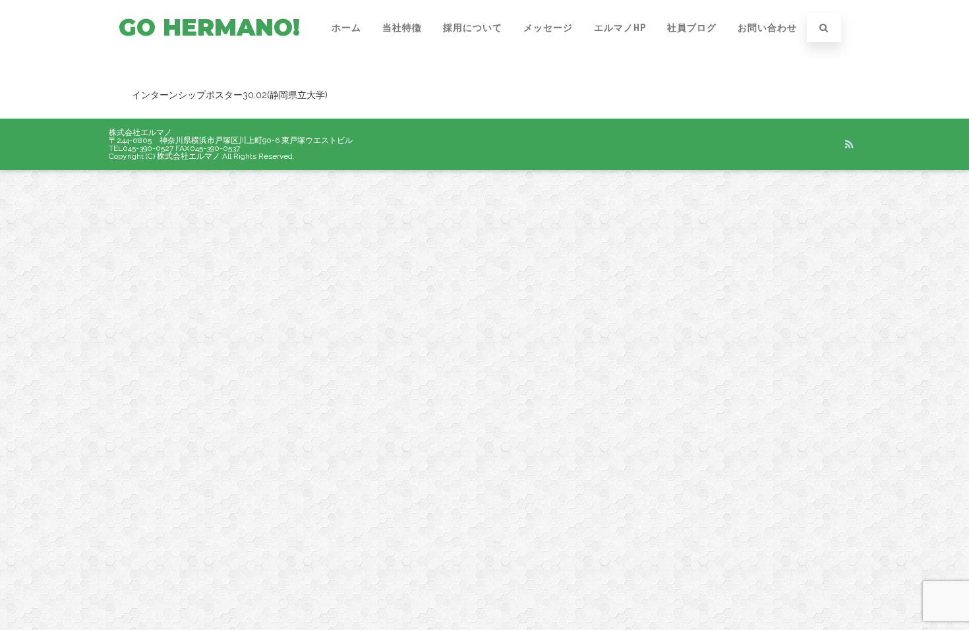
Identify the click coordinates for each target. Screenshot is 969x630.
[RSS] (849, 144)
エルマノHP (620, 27)
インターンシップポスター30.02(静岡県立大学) (230, 95)
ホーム (346, 27)
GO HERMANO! (209, 27)
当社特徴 (402, 27)
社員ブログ (692, 27)
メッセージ (548, 27)
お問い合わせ (767, 27)
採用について (472, 27)
